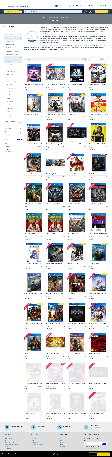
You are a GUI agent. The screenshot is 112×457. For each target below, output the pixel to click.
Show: (102, 59)
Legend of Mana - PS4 (52, 353)
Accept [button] (104, 454)
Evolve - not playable (95, 204)
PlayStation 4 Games (58, 17)
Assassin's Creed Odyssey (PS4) (33, 114)
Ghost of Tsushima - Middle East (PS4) (77, 264)
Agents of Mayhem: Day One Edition (33, 84)
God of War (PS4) (94, 264)
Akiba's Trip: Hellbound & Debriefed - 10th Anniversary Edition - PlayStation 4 (55, 84)
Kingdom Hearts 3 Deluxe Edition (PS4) (77, 323)
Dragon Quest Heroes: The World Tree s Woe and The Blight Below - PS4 (77, 204)
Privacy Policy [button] (54, 454)
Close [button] (85, 454)
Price (6, 143)
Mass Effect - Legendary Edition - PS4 (77, 383)
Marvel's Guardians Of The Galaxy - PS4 (55, 383)
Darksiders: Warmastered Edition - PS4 (33, 174)
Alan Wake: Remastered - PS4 (76, 84)
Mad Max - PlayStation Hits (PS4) (77, 353)
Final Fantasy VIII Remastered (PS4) (98, 234)
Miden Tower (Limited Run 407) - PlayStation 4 (55, 413)
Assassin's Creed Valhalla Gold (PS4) (55, 114)
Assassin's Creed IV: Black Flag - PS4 (98, 84)
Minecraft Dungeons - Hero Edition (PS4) (77, 413)
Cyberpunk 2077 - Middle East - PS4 (98, 144)
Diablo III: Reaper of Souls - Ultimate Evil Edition (55, 204)
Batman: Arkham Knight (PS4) (55, 144)
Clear (20, 139)
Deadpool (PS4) (72, 174)
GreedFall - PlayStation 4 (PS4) (55, 293)
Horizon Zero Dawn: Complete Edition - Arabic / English (98, 293)
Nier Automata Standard (96, 413)
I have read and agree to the (92, 447)
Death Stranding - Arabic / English (98, 174)
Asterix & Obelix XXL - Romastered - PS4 (98, 114)
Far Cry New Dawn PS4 (74, 234)
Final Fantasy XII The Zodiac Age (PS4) (33, 264)
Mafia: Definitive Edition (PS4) (33, 383)
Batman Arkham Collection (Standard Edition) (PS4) (33, 144)
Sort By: (84, 59)
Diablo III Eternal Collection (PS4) (33, 204)
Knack (26, 353)
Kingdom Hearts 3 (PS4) (53, 323)
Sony (25, 87)
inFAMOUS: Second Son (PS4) (33, 323)
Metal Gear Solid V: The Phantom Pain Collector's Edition (98, 383)
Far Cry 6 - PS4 (50, 234)
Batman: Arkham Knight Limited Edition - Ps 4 (77, 144)
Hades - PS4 (71, 293)
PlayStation (49, 17)
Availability (8, 146)
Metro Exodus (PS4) (30, 413)
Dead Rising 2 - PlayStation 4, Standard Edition (55, 174)
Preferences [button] (93, 454)
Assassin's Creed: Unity (74, 114)
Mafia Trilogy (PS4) (94, 353)
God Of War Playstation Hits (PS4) (33, 293)
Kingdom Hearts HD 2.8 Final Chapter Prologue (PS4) (98, 323)
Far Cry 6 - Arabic (29, 234)
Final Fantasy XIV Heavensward (55, 264)
